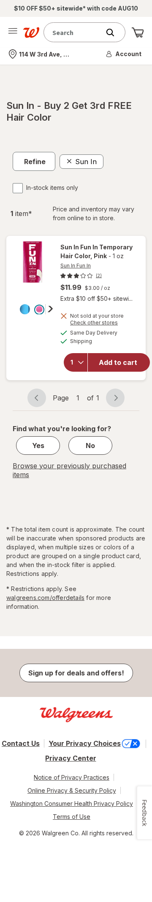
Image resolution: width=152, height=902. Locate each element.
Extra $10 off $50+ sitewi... (96, 298)
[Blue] (25, 309)
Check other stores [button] (94, 323)
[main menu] (12, 32)
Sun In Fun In (75, 265)
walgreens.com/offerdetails (45, 597)
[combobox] (74, 32)
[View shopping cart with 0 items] (138, 32)
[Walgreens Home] (31, 32)
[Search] (114, 32)
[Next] (49, 308)
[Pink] (39, 309)
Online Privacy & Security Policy (71, 790)
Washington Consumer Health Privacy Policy (71, 803)
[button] (124, 54)
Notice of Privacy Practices (71, 777)
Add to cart (118, 362)
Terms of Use (71, 816)
